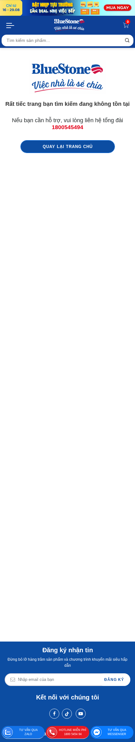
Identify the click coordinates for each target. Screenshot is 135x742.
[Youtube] (81, 714)
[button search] (127, 40)
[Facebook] (54, 714)
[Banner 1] (67, 8)
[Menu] (10, 25)
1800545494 (67, 127)
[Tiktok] (67, 714)
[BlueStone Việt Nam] (69, 25)
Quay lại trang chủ (68, 146)
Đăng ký (114, 679)
